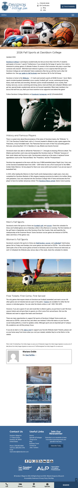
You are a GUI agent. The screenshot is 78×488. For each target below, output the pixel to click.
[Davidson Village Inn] (15, 11)
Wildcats (26, 78)
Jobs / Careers (33, 447)
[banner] (39, 461)
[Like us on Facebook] (26, 461)
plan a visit (28, 330)
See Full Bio (30, 355)
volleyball (57, 243)
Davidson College (12, 62)
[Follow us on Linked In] (44, 461)
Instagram (43, 94)
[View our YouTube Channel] (51, 461)
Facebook (35, 94)
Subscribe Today (56, 446)
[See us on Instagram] (37, 461)
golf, (42, 226)
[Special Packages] (38, 423)
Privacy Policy (43, 478)
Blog (44, 8)
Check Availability (69, 6)
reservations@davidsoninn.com (19, 452)
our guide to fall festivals (28, 73)
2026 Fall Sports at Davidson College (39, 52)
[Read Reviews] (48, 461)
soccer (49, 226)
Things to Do (33, 439)
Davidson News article (47, 181)
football (37, 226)
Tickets (46, 302)
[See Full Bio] (36, 355)
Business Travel (34, 443)
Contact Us (32, 445)
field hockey (40, 243)
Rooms (31, 435)
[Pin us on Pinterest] (30, 461)
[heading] (39, 52)
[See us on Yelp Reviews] (40, 461)
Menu (4, 15)
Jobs (44, 10)
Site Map (51, 478)
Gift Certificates (44, 5)
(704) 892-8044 (44, 3)
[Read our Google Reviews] (33, 461)
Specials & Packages (35, 437)
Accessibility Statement (31, 478)
